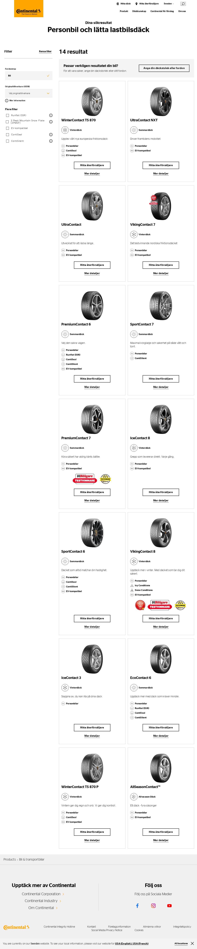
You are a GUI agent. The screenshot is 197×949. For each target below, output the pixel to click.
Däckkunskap (139, 11)
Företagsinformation (119, 927)
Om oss (182, 11)
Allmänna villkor (152, 927)
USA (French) (140, 943)
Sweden (168, 4)
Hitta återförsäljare (149, 4)
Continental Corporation (41, 894)
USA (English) (123, 943)
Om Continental (41, 908)
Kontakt (91, 927)
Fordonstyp (10, 69)
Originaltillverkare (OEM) (17, 87)
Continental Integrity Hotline (59, 927)
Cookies (139, 930)
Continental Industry (41, 901)
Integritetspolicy (182, 927)
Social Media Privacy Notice (106, 930)
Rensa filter (45, 51)
